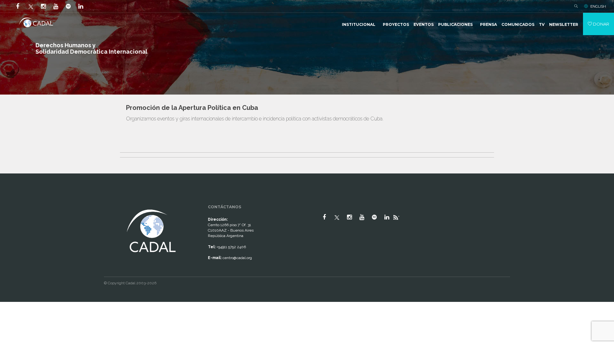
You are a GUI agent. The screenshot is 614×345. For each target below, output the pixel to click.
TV (542, 24)
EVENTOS (423, 24)
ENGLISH (598, 6)
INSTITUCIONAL (358, 24)
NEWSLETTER (563, 24)
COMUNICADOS (517, 24)
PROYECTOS (396, 24)
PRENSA (488, 24)
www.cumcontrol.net (12, 202)
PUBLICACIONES (455, 24)
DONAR (600, 24)
